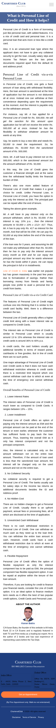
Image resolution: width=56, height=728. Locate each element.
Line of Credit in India (15, 271)
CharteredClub (17, 711)
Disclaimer (16, 717)
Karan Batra (28, 623)
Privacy (41, 717)
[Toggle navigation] (51, 4)
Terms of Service (29, 717)
